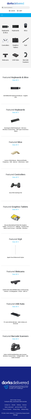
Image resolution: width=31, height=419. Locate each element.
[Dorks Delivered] (15, 3)
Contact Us (7, 405)
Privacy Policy (16, 409)
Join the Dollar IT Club (20, 407)
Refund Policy (24, 409)
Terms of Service (7, 409)
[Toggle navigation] (2, 15)
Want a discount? (9, 407)
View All (14, 80)
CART (20, 11)
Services (24, 405)
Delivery (19, 405)
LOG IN (13, 11)
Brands (13, 405)
